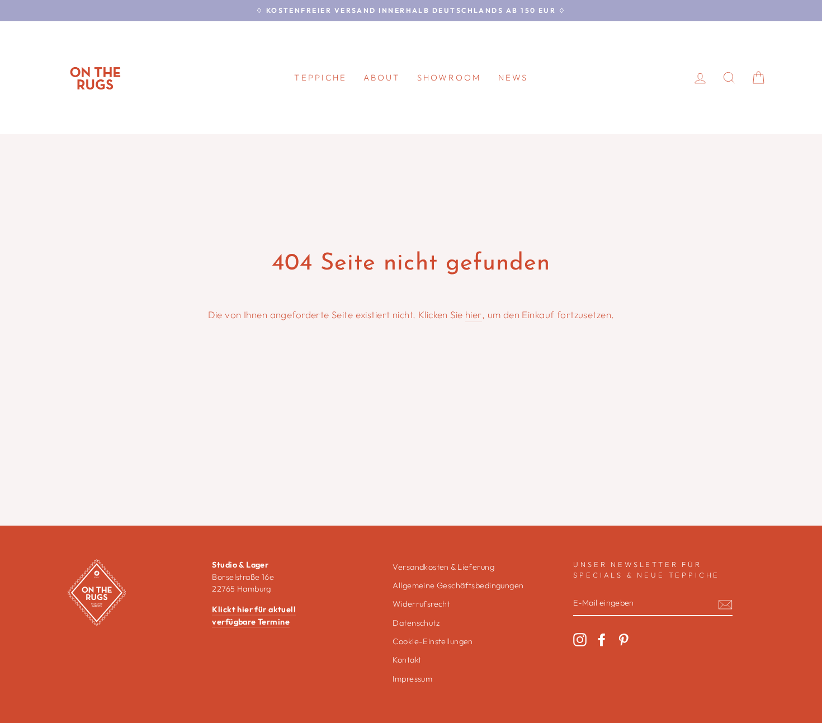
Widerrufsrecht (421, 604)
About (381, 77)
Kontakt (407, 660)
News (513, 77)
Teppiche (320, 77)
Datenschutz (416, 623)
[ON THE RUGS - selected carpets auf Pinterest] (623, 639)
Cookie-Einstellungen (433, 641)
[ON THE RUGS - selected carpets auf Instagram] (580, 639)
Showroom (449, 77)
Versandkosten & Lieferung (443, 567)
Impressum (412, 679)
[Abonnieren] (725, 603)
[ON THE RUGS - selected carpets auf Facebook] (601, 639)
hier (473, 314)
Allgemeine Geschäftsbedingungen (458, 585)
